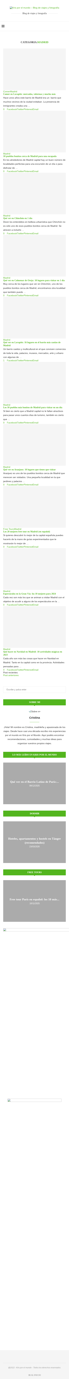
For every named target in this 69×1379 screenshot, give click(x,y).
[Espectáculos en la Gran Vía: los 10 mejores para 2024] (34, 569)
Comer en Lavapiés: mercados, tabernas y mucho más (29, 94)
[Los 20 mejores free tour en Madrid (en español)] (34, 507)
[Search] (65, 26)
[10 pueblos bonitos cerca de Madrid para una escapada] (34, 131)
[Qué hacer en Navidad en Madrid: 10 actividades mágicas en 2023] (34, 627)
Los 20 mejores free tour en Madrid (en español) (26, 531)
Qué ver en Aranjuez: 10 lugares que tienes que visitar (29, 469)
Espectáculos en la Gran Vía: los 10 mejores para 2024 (29, 594)
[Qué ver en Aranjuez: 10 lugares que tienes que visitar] (34, 445)
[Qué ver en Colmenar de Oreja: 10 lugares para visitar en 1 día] (34, 256)
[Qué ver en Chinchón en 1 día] (34, 193)
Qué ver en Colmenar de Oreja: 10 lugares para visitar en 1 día (34, 280)
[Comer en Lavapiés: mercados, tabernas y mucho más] (34, 69)
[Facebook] (58, 26)
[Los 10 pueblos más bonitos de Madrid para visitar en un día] (34, 383)
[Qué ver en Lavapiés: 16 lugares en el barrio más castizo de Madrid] (34, 318)
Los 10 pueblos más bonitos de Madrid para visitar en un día (32, 407)
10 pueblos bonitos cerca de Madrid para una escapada (29, 156)
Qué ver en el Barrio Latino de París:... (34, 781)
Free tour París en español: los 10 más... (34, 899)
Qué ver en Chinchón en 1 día (17, 218)
